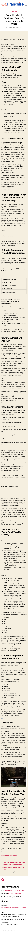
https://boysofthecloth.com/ (9, 855)
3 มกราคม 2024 (18, 27)
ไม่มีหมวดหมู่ (14, 11)
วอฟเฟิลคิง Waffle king (14, 894)
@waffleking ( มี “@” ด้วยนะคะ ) (14, 890)
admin (10, 27)
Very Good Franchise (10, 931)
